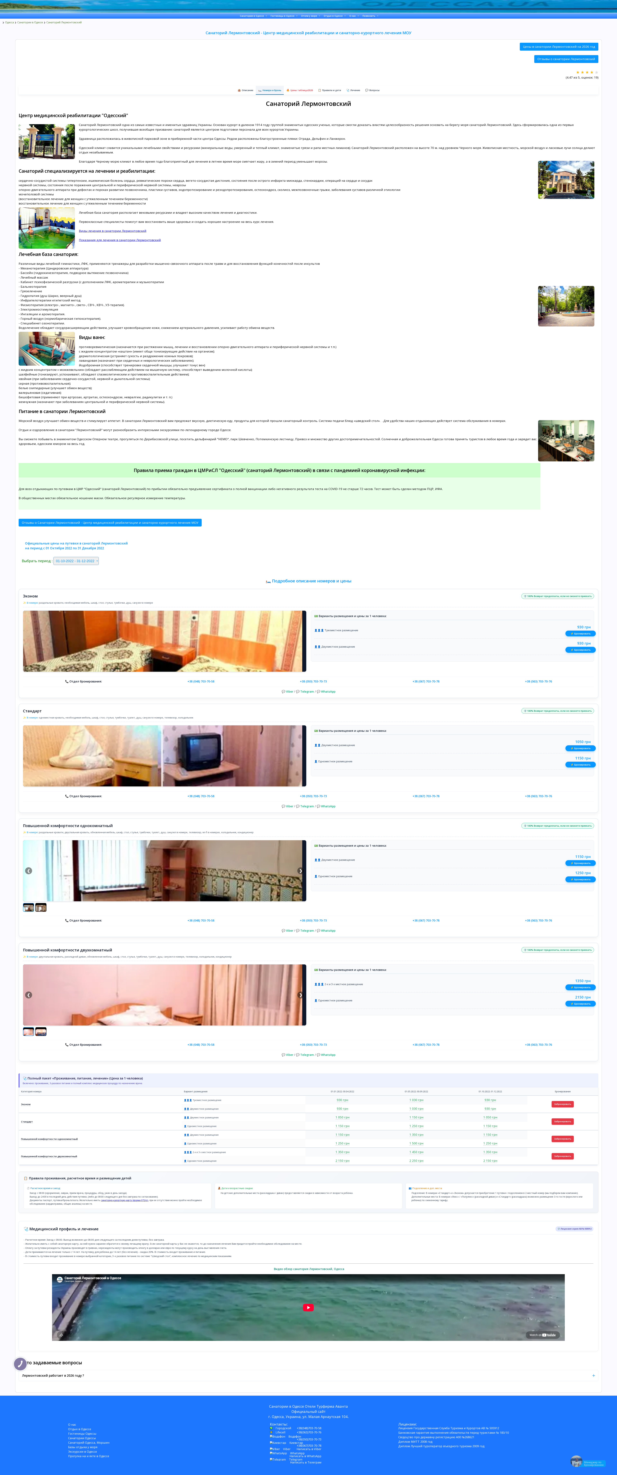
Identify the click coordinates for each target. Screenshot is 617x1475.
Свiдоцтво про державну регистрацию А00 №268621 (436, 1437)
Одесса (9, 22)
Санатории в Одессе (252, 15)
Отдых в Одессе (333, 15)
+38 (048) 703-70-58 (201, 681)
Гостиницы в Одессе (282, 15)
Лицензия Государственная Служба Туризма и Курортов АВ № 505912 (448, 1428)
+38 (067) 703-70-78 (426, 681)
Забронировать (562, 1104)
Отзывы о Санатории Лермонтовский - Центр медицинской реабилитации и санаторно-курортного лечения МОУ (110, 523)
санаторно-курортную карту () (124, 1200)
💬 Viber (287, 691)
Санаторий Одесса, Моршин (88, 1442)
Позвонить (368, 15)
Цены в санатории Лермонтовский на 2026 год (559, 47)
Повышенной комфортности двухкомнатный (49, 1156)
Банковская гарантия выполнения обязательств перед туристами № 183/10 (453, 1433)
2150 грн (583, 997)
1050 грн (583, 741)
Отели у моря (309, 15)
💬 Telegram (305, 691)
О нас (352, 15)
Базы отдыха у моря (82, 1447)
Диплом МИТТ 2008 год (415, 1442)
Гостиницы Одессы (82, 1433)
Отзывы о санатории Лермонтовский (566, 59)
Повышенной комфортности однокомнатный (49, 1139)
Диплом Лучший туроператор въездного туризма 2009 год (441, 1446)
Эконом (26, 1104)
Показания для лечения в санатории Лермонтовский (120, 240)
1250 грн (583, 872)
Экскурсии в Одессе (82, 1451)
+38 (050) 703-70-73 (313, 681)
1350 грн (583, 980)
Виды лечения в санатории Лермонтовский (112, 231)
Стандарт (27, 1121)
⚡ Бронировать (581, 633)
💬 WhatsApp (326, 691)
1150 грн (583, 758)
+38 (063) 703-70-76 (538, 681)
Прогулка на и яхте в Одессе (88, 1456)
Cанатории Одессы (82, 1438)
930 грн (584, 626)
